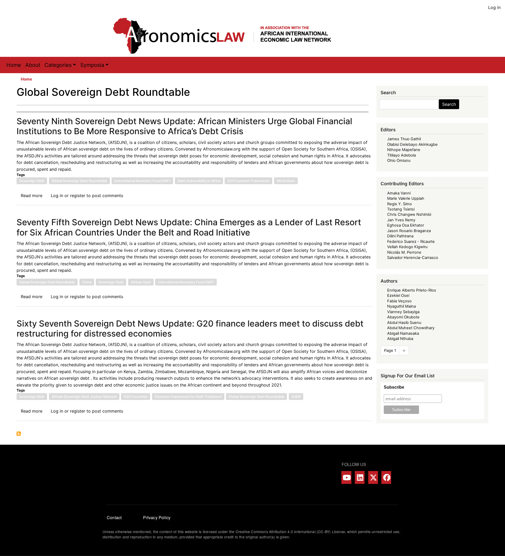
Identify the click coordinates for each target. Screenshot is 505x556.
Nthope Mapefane (403, 149)
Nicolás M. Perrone (404, 252)
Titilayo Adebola (401, 155)
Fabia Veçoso (399, 301)
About (32, 65)
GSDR (296, 396)
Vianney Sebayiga (403, 311)
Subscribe (394, 387)
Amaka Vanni (399, 193)
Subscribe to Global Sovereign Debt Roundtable (19, 434)
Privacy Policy (156, 517)
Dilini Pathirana (400, 236)
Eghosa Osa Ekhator (405, 225)
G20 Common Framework (248, 181)
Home (13, 65)
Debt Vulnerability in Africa (199, 181)
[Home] (228, 36)
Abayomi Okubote (403, 317)
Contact (114, 517)
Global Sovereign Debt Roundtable (79, 181)
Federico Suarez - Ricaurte (411, 241)
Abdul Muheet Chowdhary (411, 327)
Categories (58, 65)
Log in (494, 7)
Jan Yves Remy (401, 220)
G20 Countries (136, 396)
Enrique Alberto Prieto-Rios (411, 290)
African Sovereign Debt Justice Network (84, 396)
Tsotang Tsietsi (401, 209)
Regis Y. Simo (399, 204)
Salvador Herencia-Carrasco (412, 257)
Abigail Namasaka (403, 333)
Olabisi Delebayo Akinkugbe (412, 144)
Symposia (92, 65)
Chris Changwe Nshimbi (409, 214)
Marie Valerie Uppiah (405, 198)
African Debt (141, 282)
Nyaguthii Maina (401, 306)
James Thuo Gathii (404, 139)
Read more (31, 195)
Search (449, 104)
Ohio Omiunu (398, 160)
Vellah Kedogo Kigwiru (407, 246)
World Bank (286, 181)
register (77, 195)
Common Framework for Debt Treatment (188, 396)
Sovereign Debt (31, 181)
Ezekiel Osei (398, 295)
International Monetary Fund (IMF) (142, 181)
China (87, 282)
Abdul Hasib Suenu (404, 322)
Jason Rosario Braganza (409, 230)
